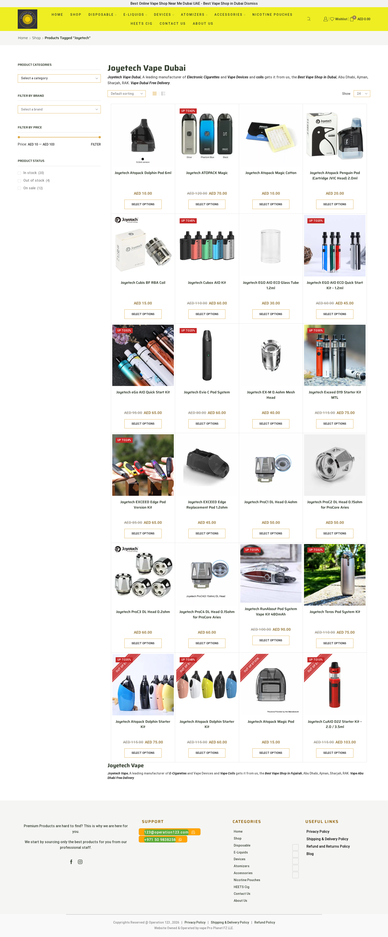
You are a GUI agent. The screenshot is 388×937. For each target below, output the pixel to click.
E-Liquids (133, 14)
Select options (143, 204)
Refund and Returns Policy (328, 846)
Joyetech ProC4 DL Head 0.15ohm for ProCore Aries (207, 614)
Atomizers (193, 14)
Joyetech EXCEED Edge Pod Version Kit (143, 504)
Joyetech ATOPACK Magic (207, 173)
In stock (33, 173)
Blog (310, 854)
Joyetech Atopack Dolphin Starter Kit (143, 724)
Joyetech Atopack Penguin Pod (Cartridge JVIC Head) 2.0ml (335, 175)
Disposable (101, 14)
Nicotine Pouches (272, 14)
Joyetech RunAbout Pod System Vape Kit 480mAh (271, 611)
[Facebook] (71, 862)
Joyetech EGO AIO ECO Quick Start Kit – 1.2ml (335, 285)
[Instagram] (80, 862)
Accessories (228, 14)
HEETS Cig (142, 23)
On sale (33, 188)
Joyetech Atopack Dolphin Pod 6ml (143, 173)
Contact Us (173, 23)
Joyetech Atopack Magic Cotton (270, 173)
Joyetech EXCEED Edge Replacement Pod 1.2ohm (207, 504)
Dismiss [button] (251, 3)
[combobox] (59, 78)
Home (57, 14)
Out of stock (36, 180)
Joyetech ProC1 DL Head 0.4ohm (270, 502)
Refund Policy (264, 922)
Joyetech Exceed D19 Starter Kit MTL (335, 395)
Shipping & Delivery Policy (327, 839)
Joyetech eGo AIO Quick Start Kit (143, 392)
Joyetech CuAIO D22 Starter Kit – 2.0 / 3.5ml (335, 724)
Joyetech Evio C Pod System (207, 392)
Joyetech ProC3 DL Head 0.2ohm (143, 612)
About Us (203, 23)
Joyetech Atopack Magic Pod (271, 721)
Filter (96, 144)
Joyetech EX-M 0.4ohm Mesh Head (271, 395)
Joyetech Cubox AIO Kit (207, 282)
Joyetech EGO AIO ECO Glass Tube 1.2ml (271, 285)
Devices (162, 14)
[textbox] (56, 78)
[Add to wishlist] (166, 114)
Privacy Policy (317, 831)
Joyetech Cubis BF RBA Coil (143, 282)
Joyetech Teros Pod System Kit (335, 612)
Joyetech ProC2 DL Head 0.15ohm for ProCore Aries (334, 504)
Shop (76, 14)
